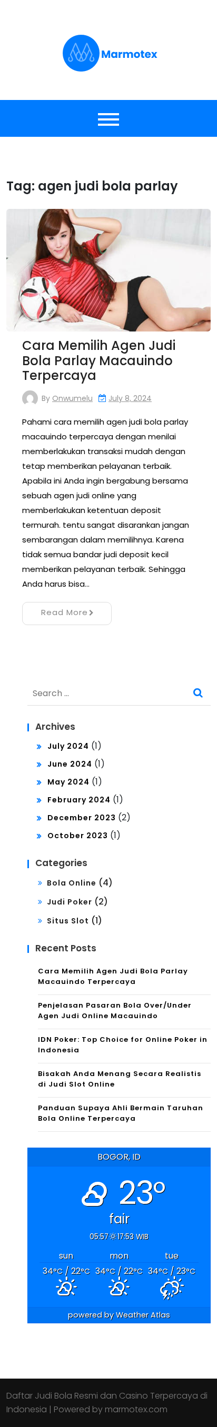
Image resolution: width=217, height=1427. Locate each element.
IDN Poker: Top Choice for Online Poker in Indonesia (123, 1044)
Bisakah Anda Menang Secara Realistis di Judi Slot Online (119, 1079)
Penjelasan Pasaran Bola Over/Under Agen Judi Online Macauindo (115, 1010)
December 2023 (81, 817)
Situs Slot (68, 921)
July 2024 (68, 746)
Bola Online (71, 883)
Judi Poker (69, 902)
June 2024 (69, 764)
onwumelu (72, 398)
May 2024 (68, 782)
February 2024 (79, 800)
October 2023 (77, 835)
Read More (64, 612)
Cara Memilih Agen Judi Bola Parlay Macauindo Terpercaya (98, 361)
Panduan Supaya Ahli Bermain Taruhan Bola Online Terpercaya (120, 1113)
